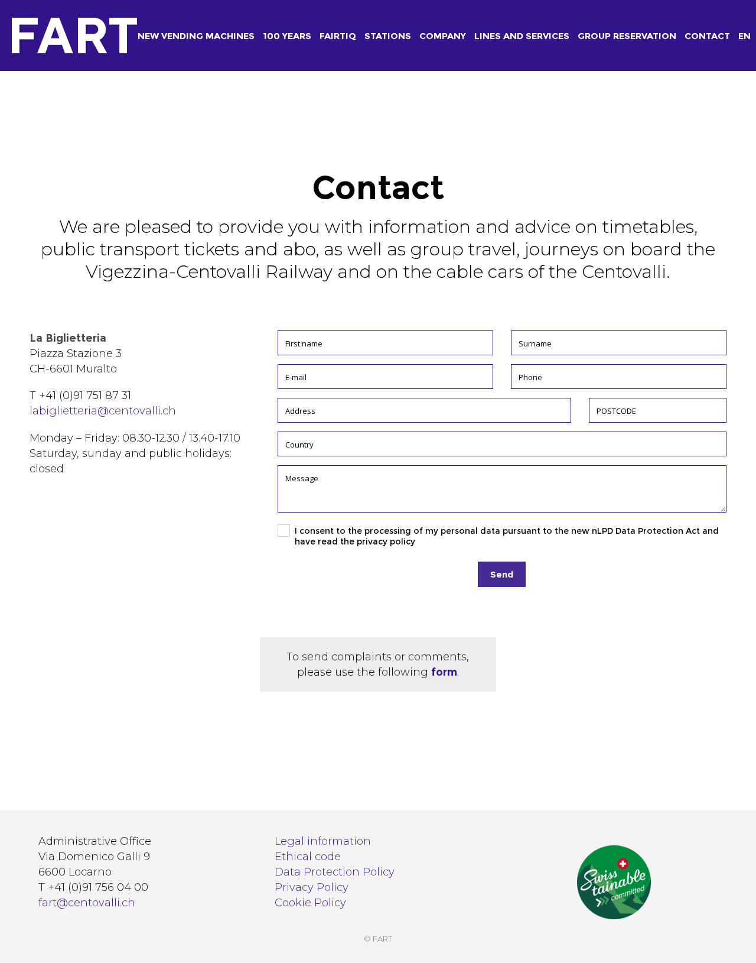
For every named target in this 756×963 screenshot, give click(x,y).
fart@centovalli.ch (86, 902)
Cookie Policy (310, 902)
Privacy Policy (311, 887)
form (444, 672)
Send (501, 574)
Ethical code (308, 856)
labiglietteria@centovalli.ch (103, 410)
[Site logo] (48, 35)
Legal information (323, 841)
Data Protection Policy (335, 871)
